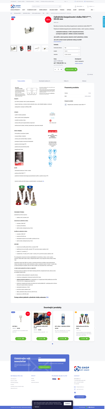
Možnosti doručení (79, 63)
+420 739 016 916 (80, 389)
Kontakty (33, 380)
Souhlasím (67, 403)
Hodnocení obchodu (35, 382)
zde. (43, 181)
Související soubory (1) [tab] (44, 81)
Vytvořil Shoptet (82, 407)
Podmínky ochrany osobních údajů (47, 1)
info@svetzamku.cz (80, 386)
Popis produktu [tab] (21, 81)
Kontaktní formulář (80, 396)
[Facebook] (75, 392)
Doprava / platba (21, 1)
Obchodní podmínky (30, 1)
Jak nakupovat (13, 1)
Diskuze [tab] (84, 81)
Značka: (56, 22)
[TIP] (84, 319)
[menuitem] (16, 10)
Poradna (37, 1)
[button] (52, 344)
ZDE (47, 297)
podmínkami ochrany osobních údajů (56, 363)
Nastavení (37, 406)
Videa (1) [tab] (66, 81)
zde (61, 404)
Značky (32, 378)
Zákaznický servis (14, 388)
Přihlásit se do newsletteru (44, 367)
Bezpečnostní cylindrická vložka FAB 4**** (77, 104)
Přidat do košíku (70, 69)
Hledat (60, 6)
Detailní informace (57, 41)
